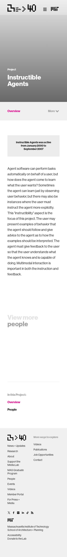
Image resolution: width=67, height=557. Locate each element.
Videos (11, 489)
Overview (13, 402)
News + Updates (16, 445)
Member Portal (15, 494)
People (12, 409)
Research (12, 451)
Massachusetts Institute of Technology (28, 526)
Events (11, 484)
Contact (38, 459)
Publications (40, 449)
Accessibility (14, 535)
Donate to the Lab (16, 538)
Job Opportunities (43, 454)
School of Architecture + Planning (25, 529)
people (17, 324)
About (10, 456)
